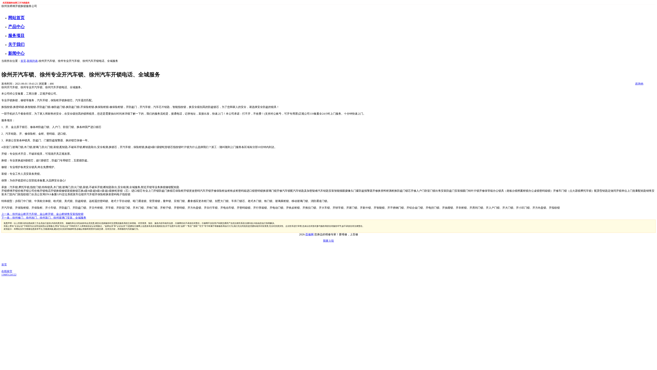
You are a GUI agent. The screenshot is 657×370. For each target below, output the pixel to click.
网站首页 (16, 17)
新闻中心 (16, 53)
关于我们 (16, 44)
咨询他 (639, 83)
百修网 (309, 234)
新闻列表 (32, 60)
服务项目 (16, 35)
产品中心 (16, 26)
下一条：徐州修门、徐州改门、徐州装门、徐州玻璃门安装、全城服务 (43, 217)
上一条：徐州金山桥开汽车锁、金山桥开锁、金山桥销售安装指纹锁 (42, 214)
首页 (23, 60)
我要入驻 (328, 240)
